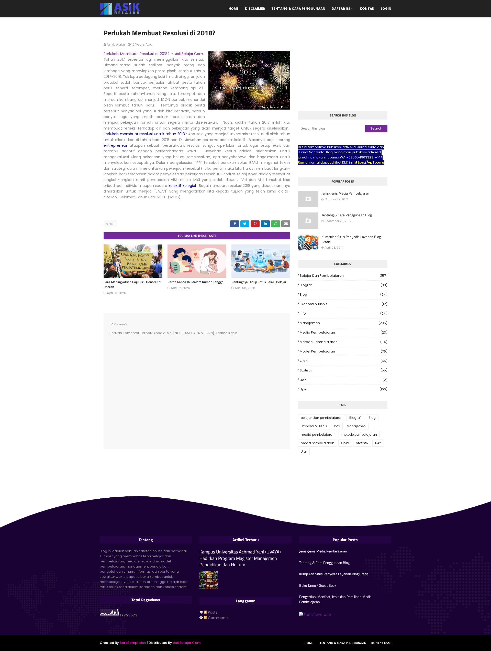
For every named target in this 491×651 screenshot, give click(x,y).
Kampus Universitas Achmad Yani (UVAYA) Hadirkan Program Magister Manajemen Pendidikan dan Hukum (240, 558)
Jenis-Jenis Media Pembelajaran (345, 193)
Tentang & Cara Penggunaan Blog (346, 215)
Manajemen (343, 323)
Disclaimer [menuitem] (255, 8)
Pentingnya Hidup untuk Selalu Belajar (258, 281)
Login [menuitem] (386, 8)
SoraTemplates (133, 642)
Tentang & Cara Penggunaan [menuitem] (298, 8)
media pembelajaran (343, 332)
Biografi (343, 285)
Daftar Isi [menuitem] (341, 8)
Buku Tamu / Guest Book (317, 585)
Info (343, 313)
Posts (212, 612)
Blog (343, 294)
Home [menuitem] (234, 8)
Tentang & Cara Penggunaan (343, 643)
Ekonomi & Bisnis (343, 304)
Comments (218, 617)
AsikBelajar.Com (186, 642)
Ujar (343, 389)
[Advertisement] (342, 65)
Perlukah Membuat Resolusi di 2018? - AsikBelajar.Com (153, 53)
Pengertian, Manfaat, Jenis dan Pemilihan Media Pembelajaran (335, 599)
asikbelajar (116, 44)
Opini (110, 224)
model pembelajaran (343, 351)
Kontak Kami (381, 643)
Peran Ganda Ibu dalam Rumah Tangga (196, 281)
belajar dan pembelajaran (343, 275)
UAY (343, 379)
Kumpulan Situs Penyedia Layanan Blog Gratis (351, 239)
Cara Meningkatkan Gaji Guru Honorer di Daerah (132, 284)
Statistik (343, 370)
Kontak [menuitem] (367, 8)
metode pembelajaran (343, 341)
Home (309, 643)
